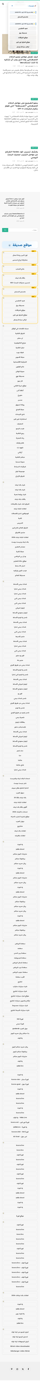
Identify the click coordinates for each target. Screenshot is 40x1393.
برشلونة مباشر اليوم (20, 1052)
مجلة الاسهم (20, 357)
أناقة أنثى (20, 390)
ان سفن (20, 338)
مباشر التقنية (20, 457)
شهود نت (20, 448)
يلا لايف (20, 1038)
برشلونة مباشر (20, 859)
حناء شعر (20, 751)
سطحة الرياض (20, 944)
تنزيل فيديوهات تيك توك (20, 1341)
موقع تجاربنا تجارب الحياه (20, 817)
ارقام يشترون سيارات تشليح (20, 1001)
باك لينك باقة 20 (20, 798)
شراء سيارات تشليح (20, 991)
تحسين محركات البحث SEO (20, 283)
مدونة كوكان (20, 371)
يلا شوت (20, 844)
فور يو (20, 694)
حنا (20, 755)
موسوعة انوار (20, 471)
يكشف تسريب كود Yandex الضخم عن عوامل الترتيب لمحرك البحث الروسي (21, 155)
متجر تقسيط (20, 636)
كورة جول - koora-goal (20, 1084)
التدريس (20, 523)
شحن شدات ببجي (20, 698)
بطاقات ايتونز (20, 722)
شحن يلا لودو (20, 708)
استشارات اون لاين (20, 419)
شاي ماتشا (20, 765)
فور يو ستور (20, 655)
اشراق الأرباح (20, 476)
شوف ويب (20, 352)
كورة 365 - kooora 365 (20, 1132)
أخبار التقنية (34, 52)
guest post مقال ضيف (20, 788)
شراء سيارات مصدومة (20, 1005)
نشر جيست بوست (20, 783)
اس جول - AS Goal (20, 1136)
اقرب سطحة (20, 977)
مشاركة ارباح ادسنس (20, 260)
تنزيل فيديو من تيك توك (20, 1332)
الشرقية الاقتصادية (20, 362)
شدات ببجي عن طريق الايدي (20, 665)
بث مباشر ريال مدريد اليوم (20, 1033)
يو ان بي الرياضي (20, 556)
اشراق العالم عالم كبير (20, 528)
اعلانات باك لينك (20, 831)
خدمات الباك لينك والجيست (20, 778)
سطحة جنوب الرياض (20, 972)
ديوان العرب (20, 821)
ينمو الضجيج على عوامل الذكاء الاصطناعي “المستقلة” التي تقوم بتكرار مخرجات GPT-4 (21, 106)
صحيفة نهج (20, 376)
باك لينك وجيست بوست (20, 542)
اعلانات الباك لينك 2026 (20, 537)
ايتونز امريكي (20, 608)
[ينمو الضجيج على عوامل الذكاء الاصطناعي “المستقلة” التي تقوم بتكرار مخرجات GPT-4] (20, 90)
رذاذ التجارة (20, 438)
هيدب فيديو (20, 429)
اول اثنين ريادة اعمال (20, 255)
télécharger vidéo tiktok (20, 1351)
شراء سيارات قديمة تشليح (20, 1010)
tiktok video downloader (20, 1346)
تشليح (20, 982)
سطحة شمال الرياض (20, 963)
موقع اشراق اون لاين (20, 315)
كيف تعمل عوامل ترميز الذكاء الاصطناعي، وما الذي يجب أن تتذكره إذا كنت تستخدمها (21, 60)
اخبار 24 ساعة (20, 566)
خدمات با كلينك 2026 (20, 812)
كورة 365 (20, 1019)
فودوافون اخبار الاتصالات (20, 513)
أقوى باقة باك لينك (20, 807)
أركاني (20, 452)
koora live (20, 1098)
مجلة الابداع (20, 409)
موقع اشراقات (20, 310)
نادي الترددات (20, 414)
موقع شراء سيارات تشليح (20, 996)
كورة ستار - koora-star (20, 1079)
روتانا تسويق (20, 405)
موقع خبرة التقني (20, 386)
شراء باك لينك (20, 485)
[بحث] (3, 3)
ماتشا (20, 760)
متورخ (20, 395)
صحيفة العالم (20, 575)
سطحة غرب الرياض (20, 967)
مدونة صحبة (20, 462)
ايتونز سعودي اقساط (20, 613)
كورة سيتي (20, 1024)
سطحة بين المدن (20, 953)
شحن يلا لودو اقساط (20, 617)
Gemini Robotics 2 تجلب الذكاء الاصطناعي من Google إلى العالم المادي (13, 216)
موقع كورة (20, 1216)
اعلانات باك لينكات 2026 (20, 1295)
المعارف (20, 424)
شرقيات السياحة (20, 467)
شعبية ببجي (20, 717)
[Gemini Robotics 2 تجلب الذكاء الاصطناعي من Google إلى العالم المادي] (32, 217)
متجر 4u (20, 660)
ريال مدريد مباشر (20, 863)
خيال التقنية (20, 348)
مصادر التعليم (20, 547)
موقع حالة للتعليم (20, 561)
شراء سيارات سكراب (20, 986)
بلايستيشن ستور (20, 727)
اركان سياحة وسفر (20, 320)
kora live (20, 1150)
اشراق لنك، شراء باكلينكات (20, 504)
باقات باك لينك (20, 499)
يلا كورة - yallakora (20, 1127)
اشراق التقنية (20, 333)
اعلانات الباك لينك (20, 509)
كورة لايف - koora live (20, 1263)
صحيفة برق (20, 305)
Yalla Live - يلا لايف (20, 1117)
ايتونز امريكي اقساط (20, 684)
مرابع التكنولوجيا (20, 343)
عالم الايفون (20, 367)
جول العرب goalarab (20, 1028)
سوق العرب (20, 793)
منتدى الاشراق (20, 532)
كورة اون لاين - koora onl (20, 1122)
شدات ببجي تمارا (20, 589)
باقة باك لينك (20, 278)
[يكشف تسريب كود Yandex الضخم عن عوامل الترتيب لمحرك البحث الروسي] (20, 139)
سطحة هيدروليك (20, 958)
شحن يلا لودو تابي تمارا (20, 675)
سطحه (20, 948)
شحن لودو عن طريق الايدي (20, 713)
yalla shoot (20, 849)
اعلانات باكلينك (20, 836)
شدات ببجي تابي (20, 598)
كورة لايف (20, 1155)
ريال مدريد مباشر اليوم (20, 1047)
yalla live (20, 1066)
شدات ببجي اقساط (20, 584)
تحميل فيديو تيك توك (20, 1337)
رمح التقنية (20, 433)
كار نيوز (20, 381)
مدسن (20, 400)
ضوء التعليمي (20, 301)
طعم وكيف (20, 443)
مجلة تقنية (20, 552)
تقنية (20, 518)
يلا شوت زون (20, 1314)
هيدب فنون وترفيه (20, 571)
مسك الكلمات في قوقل (20, 329)
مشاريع (20, 826)
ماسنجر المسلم (20, 292)
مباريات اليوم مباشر (20, 854)
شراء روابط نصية (20, 494)
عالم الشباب (20, 269)
